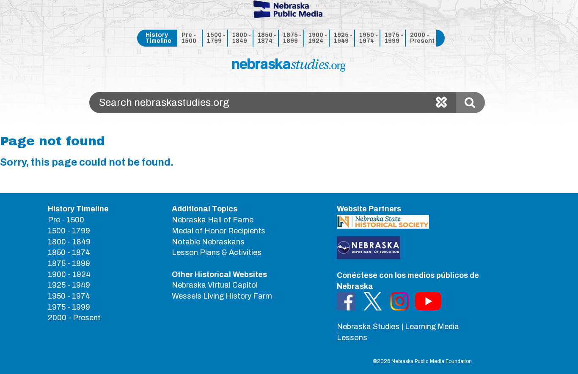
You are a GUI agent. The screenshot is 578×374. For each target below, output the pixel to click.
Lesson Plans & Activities (216, 252)
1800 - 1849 (241, 38)
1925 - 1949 (343, 38)
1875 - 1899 (292, 38)
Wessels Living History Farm (222, 296)
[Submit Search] (470, 102)
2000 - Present (421, 38)
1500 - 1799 (216, 38)
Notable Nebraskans (208, 242)
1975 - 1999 (394, 38)
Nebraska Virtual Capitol (215, 285)
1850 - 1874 (267, 38)
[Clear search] (441, 102)
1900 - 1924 (317, 38)
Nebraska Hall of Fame (212, 220)
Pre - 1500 (189, 38)
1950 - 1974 (368, 38)
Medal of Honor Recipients (218, 231)
